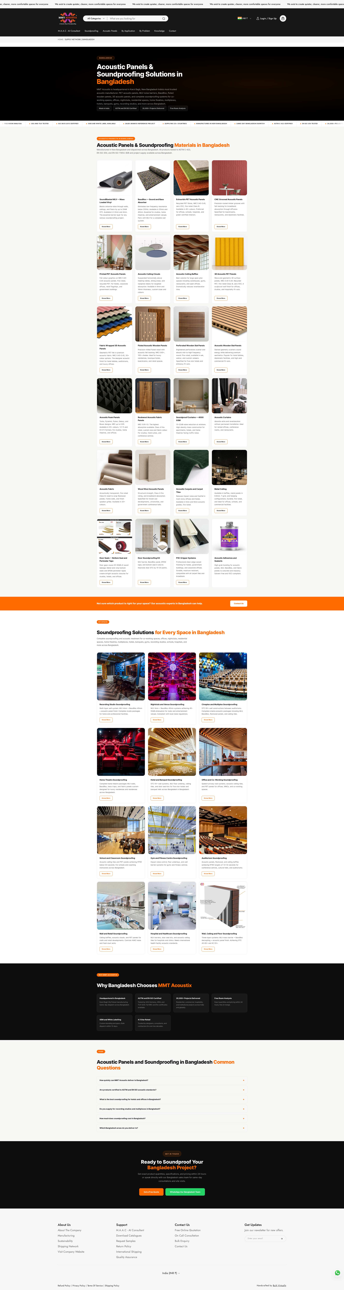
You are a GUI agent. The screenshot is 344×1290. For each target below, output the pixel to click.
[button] (95, 18)
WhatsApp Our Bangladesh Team (185, 1192)
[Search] (164, 19)
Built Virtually (279, 1285)
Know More (106, 227)
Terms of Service (95, 1285)
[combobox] (138, 18)
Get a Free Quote (151, 1192)
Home (60, 39)
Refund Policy (64, 1285)
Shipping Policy (112, 1285)
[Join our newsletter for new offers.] (282, 1239)
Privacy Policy (79, 1285)
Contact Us (238, 603)
